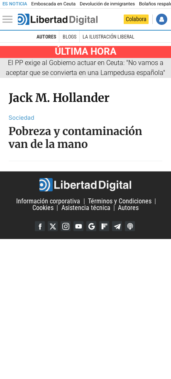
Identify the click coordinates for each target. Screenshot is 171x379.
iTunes (130, 226)
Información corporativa (48, 201)
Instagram (66, 226)
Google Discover (91, 226)
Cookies (43, 208)
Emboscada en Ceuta (53, 4)
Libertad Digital (85, 184)
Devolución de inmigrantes (107, 4)
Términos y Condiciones (119, 201)
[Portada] (58, 19)
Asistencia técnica (85, 208)
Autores (46, 37)
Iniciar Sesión (161, 19)
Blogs (69, 37)
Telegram (117, 226)
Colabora (136, 19)
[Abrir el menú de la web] (9, 19)
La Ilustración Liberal (108, 37)
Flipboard (104, 226)
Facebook (40, 226)
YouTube (78, 226)
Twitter (53, 226)
